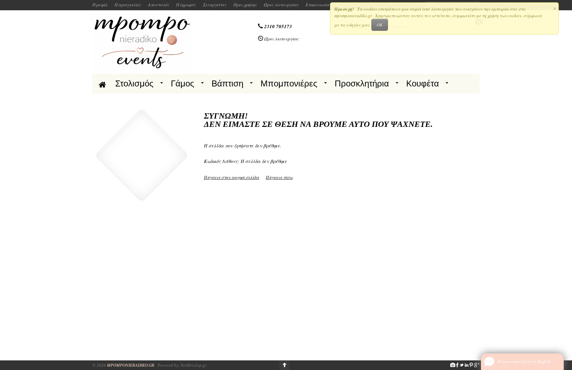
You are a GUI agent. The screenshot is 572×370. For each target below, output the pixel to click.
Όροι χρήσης (245, 5)
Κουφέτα (422, 83)
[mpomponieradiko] (142, 41)
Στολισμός (134, 83)
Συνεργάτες (214, 5)
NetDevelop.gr (193, 365)
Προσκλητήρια (362, 83)
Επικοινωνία (317, 5)
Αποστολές (158, 5)
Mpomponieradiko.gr (130, 365)
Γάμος (182, 83)
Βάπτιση (227, 83)
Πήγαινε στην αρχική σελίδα (231, 177)
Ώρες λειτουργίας (281, 5)
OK (380, 25)
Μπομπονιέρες (289, 83)
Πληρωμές (186, 5)
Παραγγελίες (128, 5)
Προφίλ (100, 5)
